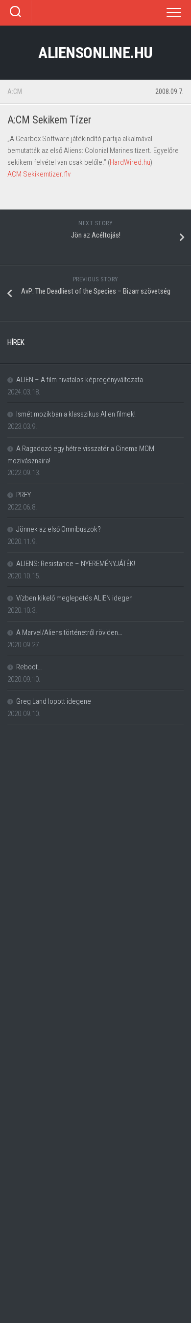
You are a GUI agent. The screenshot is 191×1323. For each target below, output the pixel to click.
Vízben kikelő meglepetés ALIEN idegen (74, 598)
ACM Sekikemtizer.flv (39, 174)
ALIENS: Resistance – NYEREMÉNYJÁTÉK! (75, 563)
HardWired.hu (130, 162)
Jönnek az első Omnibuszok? (58, 529)
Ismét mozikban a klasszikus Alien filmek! (76, 414)
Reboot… (29, 666)
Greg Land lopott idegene (53, 701)
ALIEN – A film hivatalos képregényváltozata (79, 379)
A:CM (14, 91)
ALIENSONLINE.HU (95, 52)
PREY (23, 494)
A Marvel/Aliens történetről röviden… (69, 632)
